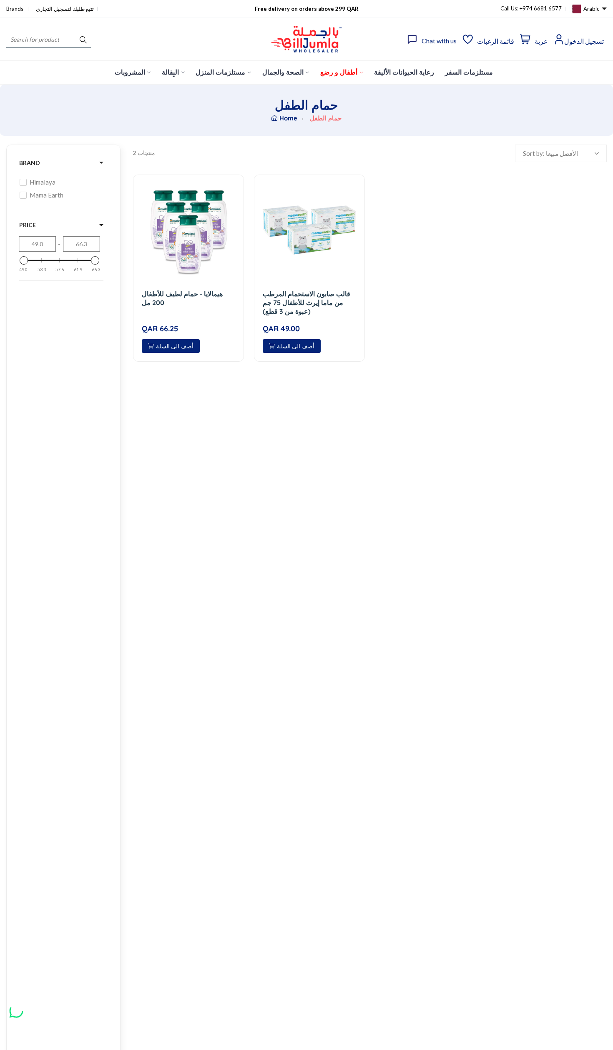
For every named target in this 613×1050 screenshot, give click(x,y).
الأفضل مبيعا (562, 153)
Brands (15, 8)
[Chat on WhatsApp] (16, 1007)
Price (27, 224)
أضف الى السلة (174, 346)
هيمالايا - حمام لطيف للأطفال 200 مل (182, 298)
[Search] (83, 39)
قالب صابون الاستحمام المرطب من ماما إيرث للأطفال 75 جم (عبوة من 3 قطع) (306, 302)
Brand (29, 162)
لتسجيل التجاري (53, 8)
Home (288, 118)
